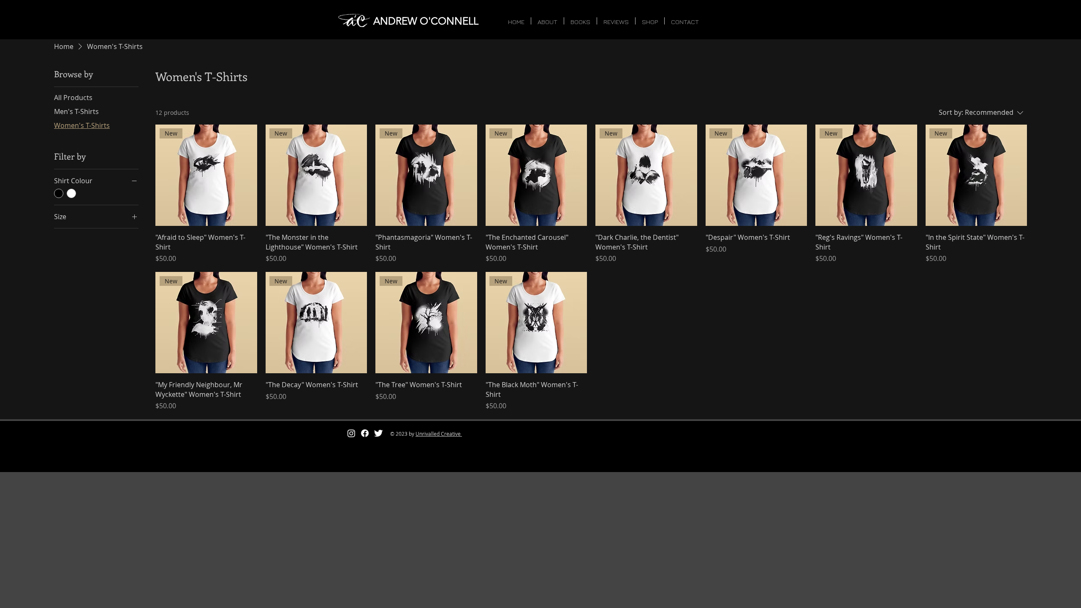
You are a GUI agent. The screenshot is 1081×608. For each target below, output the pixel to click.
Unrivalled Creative (439, 433)
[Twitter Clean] (378, 433)
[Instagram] (351, 433)
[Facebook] (365, 433)
